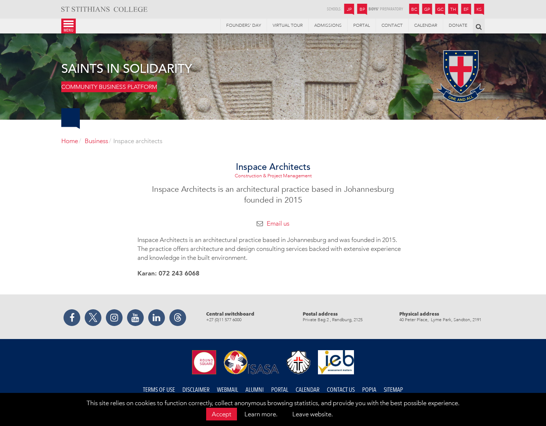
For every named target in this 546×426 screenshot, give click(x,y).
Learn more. (260, 414)
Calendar (307, 390)
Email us (278, 223)
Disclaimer (195, 390)
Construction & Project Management (273, 175)
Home (69, 141)
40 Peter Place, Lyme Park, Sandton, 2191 (440, 319)
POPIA (369, 390)
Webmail (227, 390)
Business (96, 141)
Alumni (255, 390)
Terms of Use (159, 390)
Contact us (341, 390)
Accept (221, 414)
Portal (279, 390)
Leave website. (312, 414)
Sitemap (393, 390)
